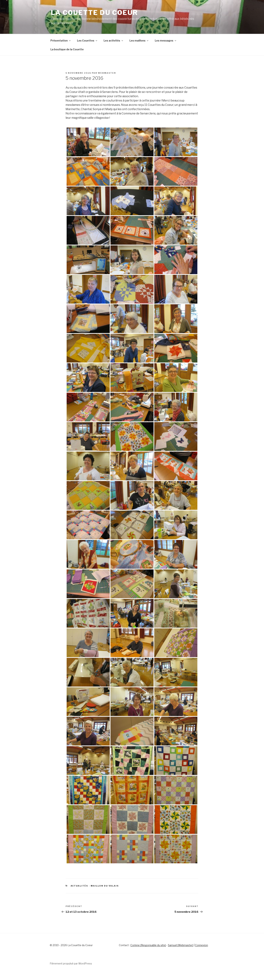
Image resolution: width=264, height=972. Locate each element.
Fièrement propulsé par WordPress (71, 963)
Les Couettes (85, 40)
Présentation (59, 40)
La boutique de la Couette (67, 49)
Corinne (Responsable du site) (148, 945)
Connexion (201, 945)
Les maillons (137, 40)
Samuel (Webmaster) (180, 945)
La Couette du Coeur (94, 13)
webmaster (107, 73)
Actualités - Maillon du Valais (95, 886)
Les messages (164, 40)
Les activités (112, 40)
